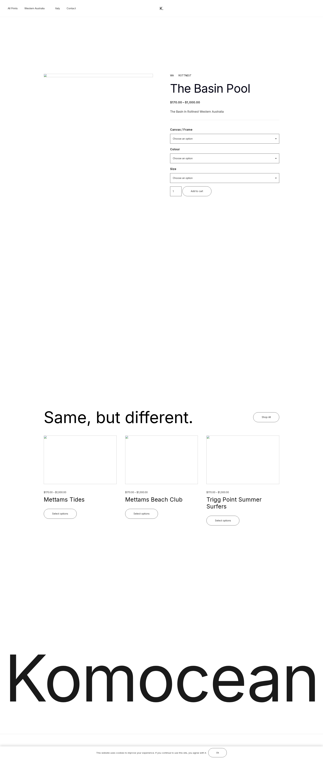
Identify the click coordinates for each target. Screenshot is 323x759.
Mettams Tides (64, 499)
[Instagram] (304, 8)
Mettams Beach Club (154, 499)
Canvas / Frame (181, 129)
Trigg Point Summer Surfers (234, 503)
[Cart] (315, 8)
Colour (175, 149)
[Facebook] (299, 8)
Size (173, 169)
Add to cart (197, 191)
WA (172, 75)
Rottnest (184, 75)
